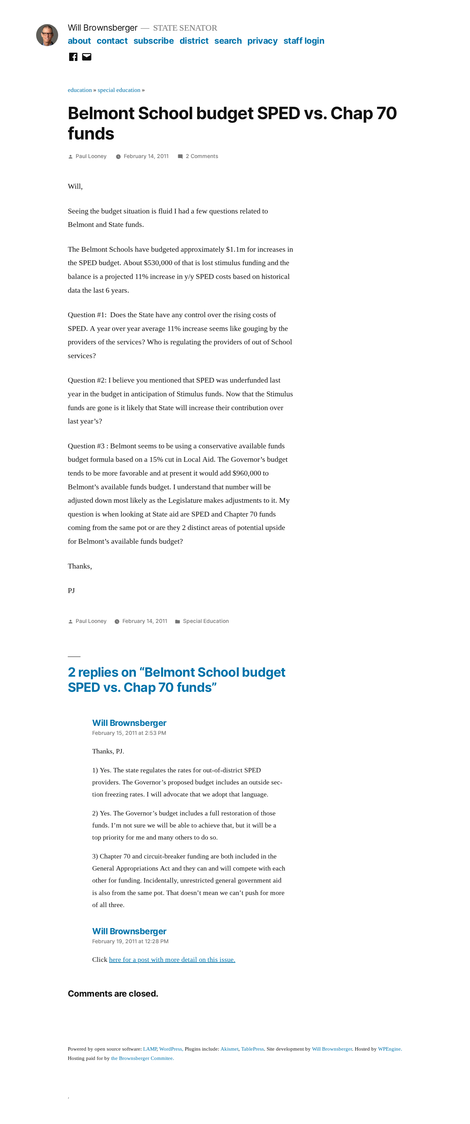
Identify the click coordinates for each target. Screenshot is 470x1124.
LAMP (150, 1049)
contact (112, 40)
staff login (304, 40)
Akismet (229, 1049)
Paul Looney (91, 156)
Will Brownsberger (103, 27)
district (194, 40)
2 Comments (202, 156)
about (79, 40)
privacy (262, 40)
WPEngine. (390, 1049)
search (228, 40)
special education (119, 90)
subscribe (153, 40)
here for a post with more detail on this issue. (172, 960)
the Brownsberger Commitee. (142, 1058)
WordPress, (171, 1049)
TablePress (252, 1049)
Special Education (206, 621)
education (80, 90)
